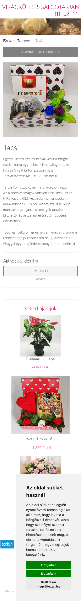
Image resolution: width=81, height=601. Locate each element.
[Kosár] (57, 13)
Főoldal (7, 40)
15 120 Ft (40, 271)
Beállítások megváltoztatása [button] (48, 584)
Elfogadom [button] (48, 565)
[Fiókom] (75, 13)
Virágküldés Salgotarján (40, 7)
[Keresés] (66, 13)
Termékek (23, 40)
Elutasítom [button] (48, 573)
